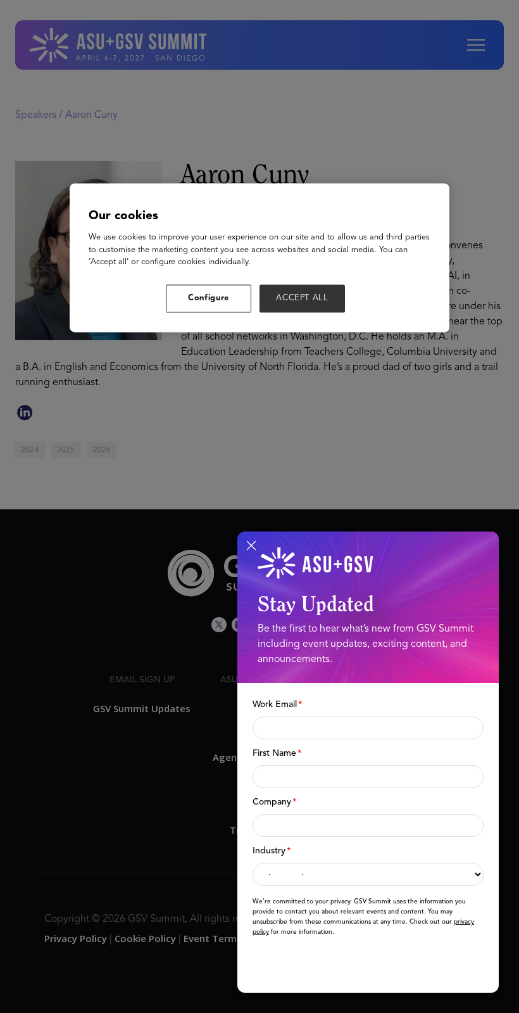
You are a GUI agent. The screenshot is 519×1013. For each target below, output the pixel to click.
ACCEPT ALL (302, 298)
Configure (208, 298)
